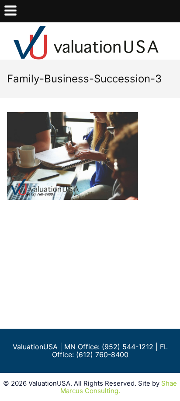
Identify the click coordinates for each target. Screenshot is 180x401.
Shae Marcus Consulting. (118, 387)
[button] (10, 11)
